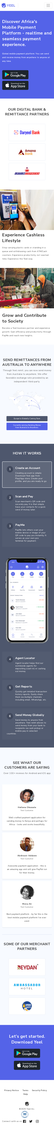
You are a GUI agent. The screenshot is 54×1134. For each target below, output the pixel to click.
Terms (25, 1090)
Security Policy (39, 1090)
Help (25, 1094)
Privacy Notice (11, 1090)
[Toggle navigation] (48, 5)
